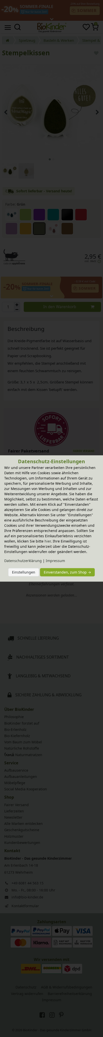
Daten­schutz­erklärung (23, 561)
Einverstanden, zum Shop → (67, 572)
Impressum (55, 561)
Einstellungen (23, 572)
